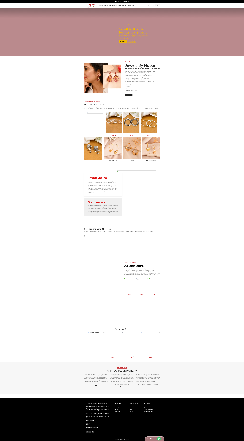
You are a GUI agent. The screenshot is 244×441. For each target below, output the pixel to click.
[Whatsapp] (159, 439)
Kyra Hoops (132, 160)
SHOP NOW (122, 41)
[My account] (148, 5)
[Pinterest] (93, 432)
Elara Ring (150, 356)
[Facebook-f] (90, 432)
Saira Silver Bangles (149, 134)
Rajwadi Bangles (131, 134)
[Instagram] (87, 432)
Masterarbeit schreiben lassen (132, 77)
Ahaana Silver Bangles (114, 134)
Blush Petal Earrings (113, 160)
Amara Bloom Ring (112, 356)
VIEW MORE (132, 41)
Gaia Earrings (141, 292)
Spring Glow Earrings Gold (151, 160)
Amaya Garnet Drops (129, 292)
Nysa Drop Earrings (154, 292)
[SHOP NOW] (95, 122)
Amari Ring (131, 356)
